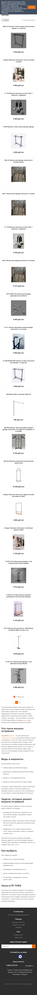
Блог (18, 932)
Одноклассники (16, 956)
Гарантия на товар (18, 925)
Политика (4, 13)
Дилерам (18, 927)
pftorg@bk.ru (29, 966)
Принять (31, 7)
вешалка (11, 735)
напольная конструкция (8, 738)
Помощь (18, 919)
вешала (25, 720)
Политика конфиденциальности (18, 915)
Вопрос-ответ (18, 935)
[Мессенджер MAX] (20, 956)
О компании (18, 912)
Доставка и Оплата (18, 922)
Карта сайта (18, 937)
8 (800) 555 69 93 (12, 965)
